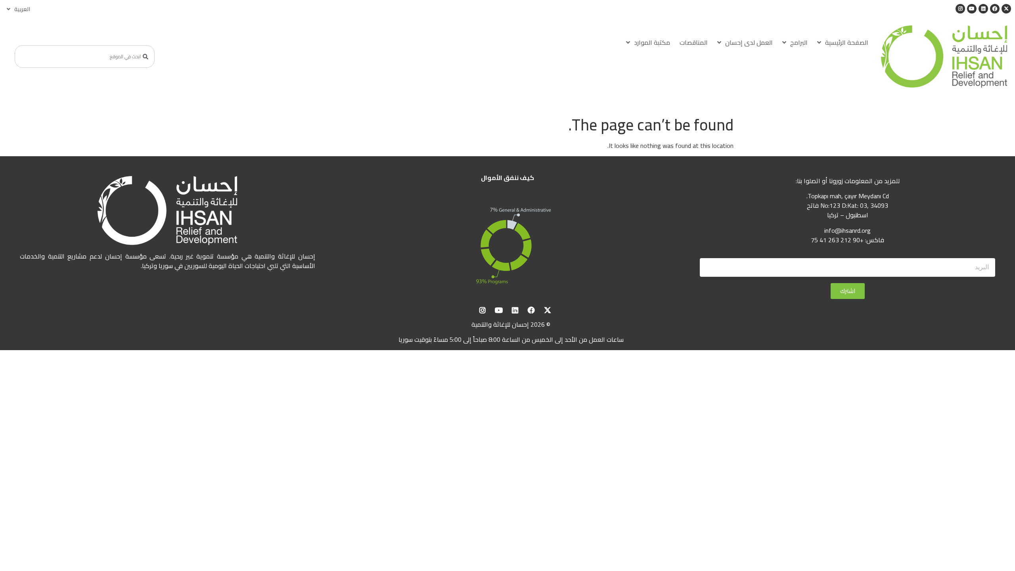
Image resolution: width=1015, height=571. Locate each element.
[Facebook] (995, 8)
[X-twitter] (1006, 8)
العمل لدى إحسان (749, 42)
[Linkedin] (983, 8)
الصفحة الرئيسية (846, 42)
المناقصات (694, 42)
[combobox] (84, 56)
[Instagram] (960, 8)
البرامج (799, 42)
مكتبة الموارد (652, 42)
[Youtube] (972, 8)
